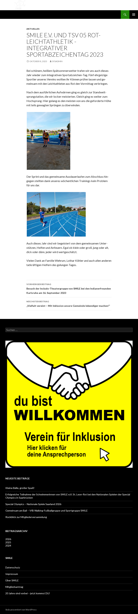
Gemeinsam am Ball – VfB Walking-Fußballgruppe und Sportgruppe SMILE (46, 510)
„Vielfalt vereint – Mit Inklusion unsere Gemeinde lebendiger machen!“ (68, 303)
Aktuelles (32, 28)
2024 (8, 545)
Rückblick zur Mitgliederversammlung (26, 517)
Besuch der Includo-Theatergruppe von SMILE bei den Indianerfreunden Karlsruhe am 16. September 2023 (68, 288)
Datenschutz (12, 567)
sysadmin (57, 61)
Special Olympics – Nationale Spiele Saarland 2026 (33, 504)
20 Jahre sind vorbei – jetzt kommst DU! (27, 593)
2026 (8, 539)
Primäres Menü (133, 14)
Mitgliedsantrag (14, 586)
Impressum (11, 573)
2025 (8, 542)
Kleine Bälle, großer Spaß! (19, 487)
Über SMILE (12, 580)
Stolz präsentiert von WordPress (21, 609)
